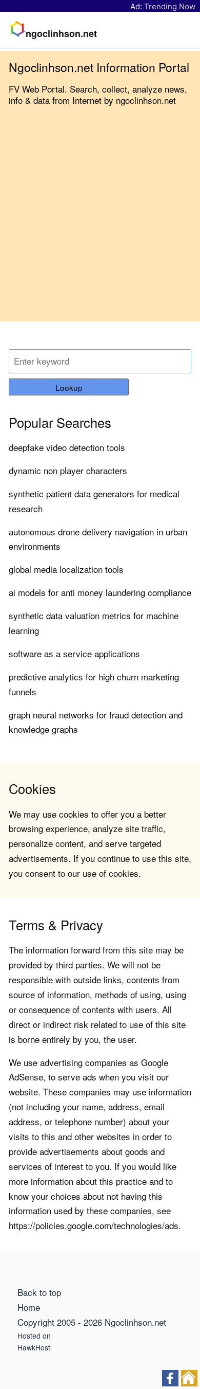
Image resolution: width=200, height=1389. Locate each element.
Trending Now (169, 6)
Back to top (39, 1292)
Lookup (69, 387)
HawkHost (33, 1347)
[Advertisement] (100, 221)
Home (28, 1307)
